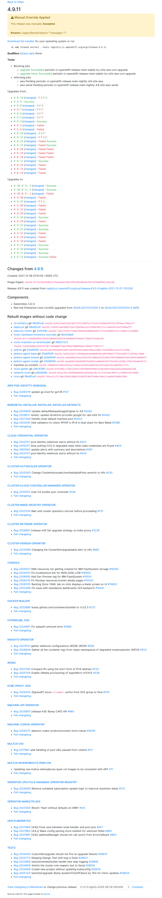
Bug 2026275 (22, 730)
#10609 (85, 572)
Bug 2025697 (22, 711)
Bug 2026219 (22, 580)
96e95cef (38, 323)
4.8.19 (18, 153)
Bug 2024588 (22, 549)
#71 (111, 769)
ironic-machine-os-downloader (32, 342)
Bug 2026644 (22, 649)
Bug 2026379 (22, 391)
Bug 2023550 (22, 807)
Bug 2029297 (22, 572)
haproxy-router (23, 330)
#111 (90, 749)
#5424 (78, 418)
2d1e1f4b (42, 330)
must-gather (21, 368)
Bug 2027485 (22, 834)
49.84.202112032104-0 (118, 307)
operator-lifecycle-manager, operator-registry (42, 782)
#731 (100, 511)
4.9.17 (18, 245)
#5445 (106, 415)
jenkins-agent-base (25, 353)
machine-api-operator (23, 705)
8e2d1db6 (67, 334)
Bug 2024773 (22, 857)
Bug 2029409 (22, 411)
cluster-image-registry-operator (31, 504)
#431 (82, 807)
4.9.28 (18, 213)
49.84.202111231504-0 (86, 307)
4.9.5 (18, 117)
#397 (89, 449)
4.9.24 (18, 221)
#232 (95, 669)
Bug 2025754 (22, 672)
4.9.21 (18, 233)
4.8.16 (18, 164)
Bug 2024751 (22, 441)
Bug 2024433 (22, 854)
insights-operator (20, 639)
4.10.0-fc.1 (22, 193)
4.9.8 (18, 105)
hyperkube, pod (18, 620)
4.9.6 (18, 113)
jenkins (18, 349)
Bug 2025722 (22, 873)
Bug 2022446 (22, 588)
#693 (96, 549)
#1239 (95, 530)
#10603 (112, 584)
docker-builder (18, 601)
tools (17, 376)
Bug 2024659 (22, 865)
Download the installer (20, 41)
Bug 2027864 (22, 827)
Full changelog (22, 395)
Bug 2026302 (22, 692)
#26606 (93, 861)
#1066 (67, 626)
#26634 (124, 873)
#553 (143, 649)
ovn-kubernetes (19, 820)
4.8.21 (18, 145)
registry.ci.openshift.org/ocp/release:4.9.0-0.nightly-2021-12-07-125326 (90, 288)
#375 (106, 692)
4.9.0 (18, 129)
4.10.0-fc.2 (22, 189)
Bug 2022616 (22, 422)
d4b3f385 (39, 368)
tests (11, 847)
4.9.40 (18, 205)
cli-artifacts (21, 323)
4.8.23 (18, 137)
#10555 (87, 576)
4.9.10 (18, 97)
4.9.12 (18, 256)
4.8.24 (18, 133)
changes (30, 97)
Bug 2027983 (22, 830)
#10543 (88, 580)
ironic (11, 662)
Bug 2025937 (22, 569)
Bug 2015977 (21, 445)
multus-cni (15, 743)
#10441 (100, 588)
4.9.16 (18, 249)
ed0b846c (41, 372)
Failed (40, 125)
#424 (83, 453)
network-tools (22, 372)
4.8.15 (18, 168)
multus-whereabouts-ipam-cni (29, 762)
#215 (122, 788)
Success (29, 101)
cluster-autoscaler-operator (29, 466)
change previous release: (62, 887)
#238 (96, 672)
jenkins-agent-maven (26, 357)
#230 (109, 472)
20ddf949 (33, 349)
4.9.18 (18, 241)
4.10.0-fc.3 (22, 185)
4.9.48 (18, 197)
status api (27, 53)
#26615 (102, 854)
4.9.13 (18, 252)
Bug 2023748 (22, 669)
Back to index (15, 1)
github (47, 894)
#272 (92, 607)
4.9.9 (18, 101)
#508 (91, 645)
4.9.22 (18, 229)
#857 (100, 827)
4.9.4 (18, 121)
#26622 (83, 857)
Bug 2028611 (21, 415)
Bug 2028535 (22, 584)
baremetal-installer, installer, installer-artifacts (44, 404)
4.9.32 (18, 209)
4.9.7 (18, 109)
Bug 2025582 (22, 472)
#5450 (88, 411)
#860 (108, 830)
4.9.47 (18, 201)
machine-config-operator (25, 724)
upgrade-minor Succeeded (36, 73)
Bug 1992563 (22, 449)
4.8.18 (18, 157)
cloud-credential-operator (27, 435)
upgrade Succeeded (32, 69)
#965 (71, 711)
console (13, 562)
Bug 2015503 (22, 491)
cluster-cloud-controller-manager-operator (41, 485)
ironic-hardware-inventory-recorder (35, 334)
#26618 (90, 865)
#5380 (116, 422)
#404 (118, 445)
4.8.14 (18, 172)
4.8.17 (18, 161)
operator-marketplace (23, 801)
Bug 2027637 (22, 645)
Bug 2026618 (22, 576)
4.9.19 (18, 237)
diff (136, 307)
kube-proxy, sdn (19, 685)
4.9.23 (18, 225)
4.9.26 (18, 217)
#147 (66, 391)
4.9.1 (18, 125)
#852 (113, 834)
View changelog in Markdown (25, 887)
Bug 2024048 (22, 788)
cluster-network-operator (27, 524)
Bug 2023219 (22, 511)
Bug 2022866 (22, 607)
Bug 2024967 (22, 626)
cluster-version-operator (26, 543)
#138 (72, 491)
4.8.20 (18, 149)
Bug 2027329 (22, 418)
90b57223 (62, 342)
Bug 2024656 (22, 869)
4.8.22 (18, 141)
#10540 (113, 569)
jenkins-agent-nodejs (26, 361)
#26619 (95, 869)
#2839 (91, 730)
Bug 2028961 (22, 530)
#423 (83, 441)
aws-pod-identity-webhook (26, 385)
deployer (19, 327)
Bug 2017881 (21, 749)
